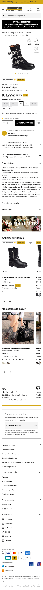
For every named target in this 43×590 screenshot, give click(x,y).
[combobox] (21, 15)
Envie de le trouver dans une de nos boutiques (21, 132)
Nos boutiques (7, 481)
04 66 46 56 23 (7, 509)
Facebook (8, 519)
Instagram (8, 524)
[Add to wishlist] (38, 123)
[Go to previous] (4, 301)
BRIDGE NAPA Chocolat (10, 351)
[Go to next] (10, 301)
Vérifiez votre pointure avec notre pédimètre (18, 462)
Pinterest (8, 528)
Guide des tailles (15, 99)
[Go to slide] (16, 74)
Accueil (4, 33)
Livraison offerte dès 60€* (16, 142)
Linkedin (8, 541)
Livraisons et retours (9, 486)
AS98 (21, 33)
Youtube (8, 536)
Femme (28, 33)
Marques (13, 33)
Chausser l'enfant (8, 450)
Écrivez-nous (6, 505)
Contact (29, 10)
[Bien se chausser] (39, 445)
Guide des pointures (9, 467)
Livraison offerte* (9, 392)
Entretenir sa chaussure (10, 454)
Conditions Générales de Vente (23, 579)
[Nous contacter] (39, 499)
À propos (5, 477)
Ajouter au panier (25, 123)
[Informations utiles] (39, 472)
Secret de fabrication (9, 458)
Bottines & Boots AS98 (10, 85)
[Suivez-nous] (39, 514)
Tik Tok (7, 532)
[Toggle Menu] (3, 8)
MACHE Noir (6, 282)
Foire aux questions (9, 490)
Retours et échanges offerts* (17, 154)
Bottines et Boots (11, 35)
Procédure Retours (8, 494)
